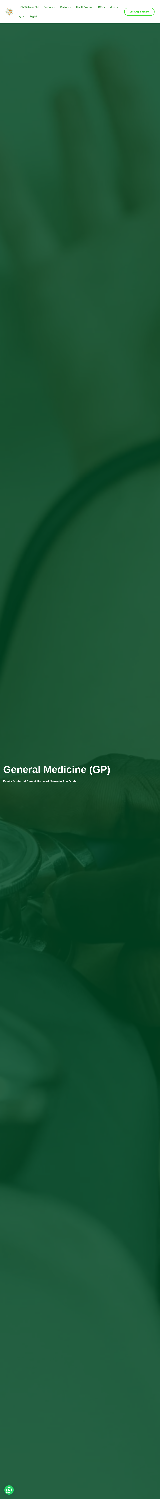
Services (48, 7)
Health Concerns (84, 7)
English (33, 16)
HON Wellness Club (29, 7)
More (112, 7)
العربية (22, 16)
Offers (101, 7)
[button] (54, 7)
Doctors (64, 7)
